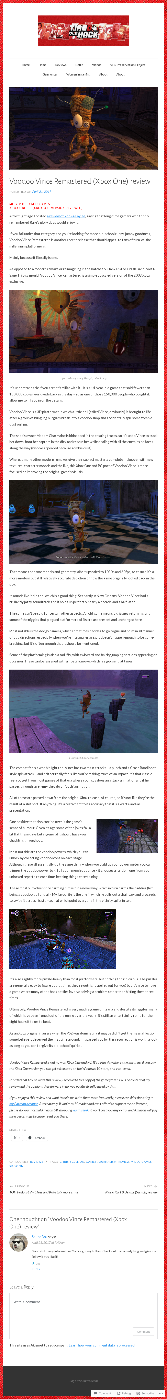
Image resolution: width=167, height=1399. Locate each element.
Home (26, 65)
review (124, 1161)
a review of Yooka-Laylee (66, 216)
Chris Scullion (72, 1161)
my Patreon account (23, 1104)
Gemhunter (50, 74)
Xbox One (17, 1166)
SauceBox (39, 1236)
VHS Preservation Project (127, 65)
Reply (36, 1269)
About (103, 74)
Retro (79, 65)
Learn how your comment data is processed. (102, 1345)
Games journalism (101, 1161)
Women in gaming (78, 74)
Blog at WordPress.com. (83, 1381)
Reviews (61, 65)
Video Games (141, 1161)
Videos (96, 65)
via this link (80, 1110)
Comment (143, 1331)
